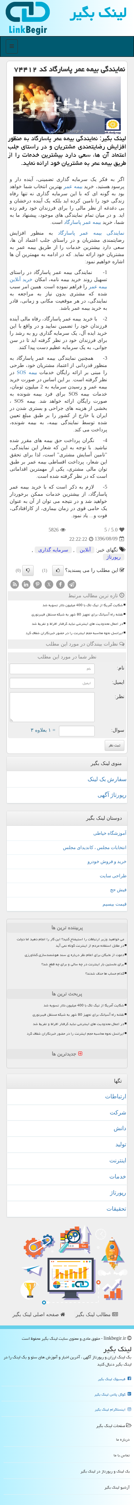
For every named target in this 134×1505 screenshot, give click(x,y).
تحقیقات (116, 1209)
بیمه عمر (73, 186)
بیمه (27, 372)
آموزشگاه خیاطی (109, 833)
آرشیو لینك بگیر (117, 1487)
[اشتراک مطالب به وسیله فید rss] (15, 584)
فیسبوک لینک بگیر (112, 1379)
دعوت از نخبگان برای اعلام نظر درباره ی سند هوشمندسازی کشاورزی (74, 955)
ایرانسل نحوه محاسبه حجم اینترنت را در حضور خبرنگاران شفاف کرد (74, 633)
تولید (120, 1144)
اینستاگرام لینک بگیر (110, 1409)
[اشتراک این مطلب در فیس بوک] (60, 584)
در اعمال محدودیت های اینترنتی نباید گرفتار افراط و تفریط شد (77, 623)
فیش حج (118, 889)
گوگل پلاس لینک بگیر (110, 1394)
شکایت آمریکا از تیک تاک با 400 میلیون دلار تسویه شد (83, 605)
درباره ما (123, 1439)
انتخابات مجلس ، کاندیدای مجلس (94, 847)
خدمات (117, 1176)
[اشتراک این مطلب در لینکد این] (26, 584)
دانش (120, 1128)
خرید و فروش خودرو (107, 861)
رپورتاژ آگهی (112, 795)
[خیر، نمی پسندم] (28, 570)
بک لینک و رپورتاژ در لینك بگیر (105, 1471)
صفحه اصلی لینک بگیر (36, 1314)
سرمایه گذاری (53, 550)
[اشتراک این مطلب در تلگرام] (72, 584)
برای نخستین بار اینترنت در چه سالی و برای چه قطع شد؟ (82, 964)
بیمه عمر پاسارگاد (82, 222)
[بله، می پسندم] (58, 570)
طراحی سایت (113, 875)
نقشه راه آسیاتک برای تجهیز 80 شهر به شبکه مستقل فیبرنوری (77, 614)
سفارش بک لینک (107, 779)
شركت (118, 1112)
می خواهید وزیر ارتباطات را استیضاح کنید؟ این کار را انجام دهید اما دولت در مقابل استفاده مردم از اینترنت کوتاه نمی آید (70, 942)
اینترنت (117, 1160)
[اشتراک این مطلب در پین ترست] (38, 584)
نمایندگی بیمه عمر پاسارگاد (91, 233)
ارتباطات (115, 1096)
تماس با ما (122, 1455)
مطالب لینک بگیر (94, 1314)
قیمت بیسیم (114, 904)
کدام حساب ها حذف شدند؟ (104, 973)
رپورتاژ (113, 557)
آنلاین (85, 550)
